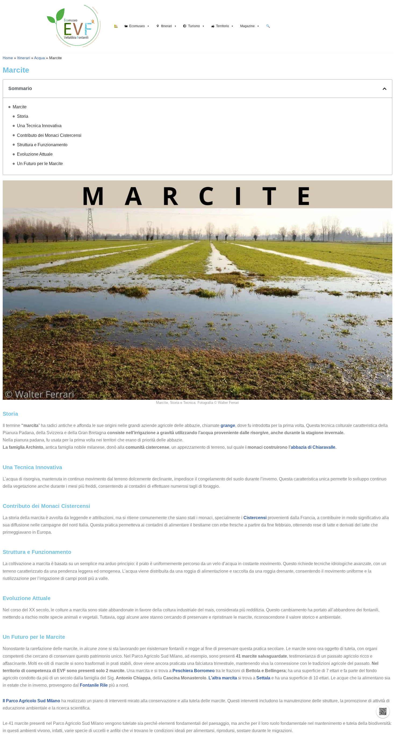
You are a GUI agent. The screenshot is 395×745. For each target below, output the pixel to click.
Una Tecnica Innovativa (39, 125)
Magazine (247, 26)
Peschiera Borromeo (194, 670)
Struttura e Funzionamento (42, 144)
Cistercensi (255, 517)
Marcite (20, 107)
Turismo (194, 26)
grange (228, 425)
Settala (263, 678)
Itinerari (166, 26)
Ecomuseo (137, 26)
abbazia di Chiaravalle (313, 447)
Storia (22, 116)
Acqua (39, 58)
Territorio (222, 26)
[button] (384, 89)
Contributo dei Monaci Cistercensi (49, 135)
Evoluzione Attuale (35, 154)
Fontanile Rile (94, 685)
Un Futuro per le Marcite (40, 163)
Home (8, 58)
